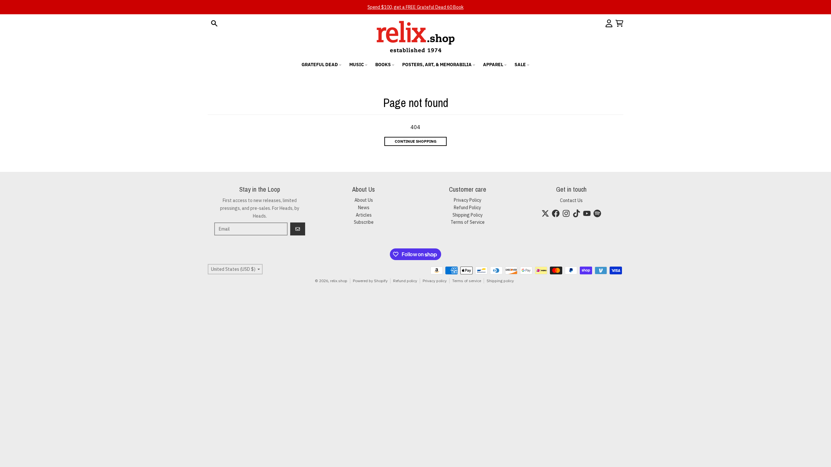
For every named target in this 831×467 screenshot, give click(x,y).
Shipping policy (500, 280)
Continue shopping (416, 141)
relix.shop (338, 280)
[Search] (214, 23)
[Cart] (619, 23)
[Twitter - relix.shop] (545, 213)
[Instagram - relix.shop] (566, 213)
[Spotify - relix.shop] (597, 213)
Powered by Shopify (370, 280)
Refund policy (405, 280)
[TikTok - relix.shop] (576, 213)
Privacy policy (435, 280)
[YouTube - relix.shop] (587, 213)
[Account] (609, 23)
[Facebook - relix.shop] (556, 213)
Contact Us (571, 200)
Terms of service (466, 280)
